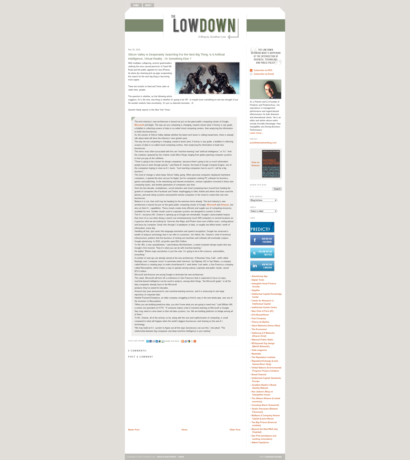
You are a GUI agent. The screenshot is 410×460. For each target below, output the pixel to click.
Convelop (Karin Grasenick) (265, 405)
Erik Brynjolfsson (260, 315)
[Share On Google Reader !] (185, 341)
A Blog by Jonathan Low (212, 36)
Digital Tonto (258, 280)
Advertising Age (259, 276)
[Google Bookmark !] (189, 341)
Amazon (225, 205)
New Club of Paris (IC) (262, 311)
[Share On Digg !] (171, 341)
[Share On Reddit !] (153, 341)
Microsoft (139, 125)
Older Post (235, 430)
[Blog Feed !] (195, 341)
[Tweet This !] (147, 341)
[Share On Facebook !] (150, 341)
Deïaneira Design (274, 457)
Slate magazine (259, 350)
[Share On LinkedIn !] (157, 341)
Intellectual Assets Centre (264, 307)
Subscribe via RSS (263, 70)
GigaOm (256, 290)
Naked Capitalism (260, 442)
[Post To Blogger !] (182, 341)
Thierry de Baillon (260, 322)
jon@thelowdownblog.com (263, 143)
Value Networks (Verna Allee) (266, 325)
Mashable (256, 354)
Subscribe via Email (264, 74)
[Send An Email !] (192, 341)
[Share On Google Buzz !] (160, 341)
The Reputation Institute (263, 357)
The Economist (259, 329)
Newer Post (133, 430)
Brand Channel (259, 374)
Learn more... (256, 133)
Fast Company (259, 318)
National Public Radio (262, 339)
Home (184, 430)
